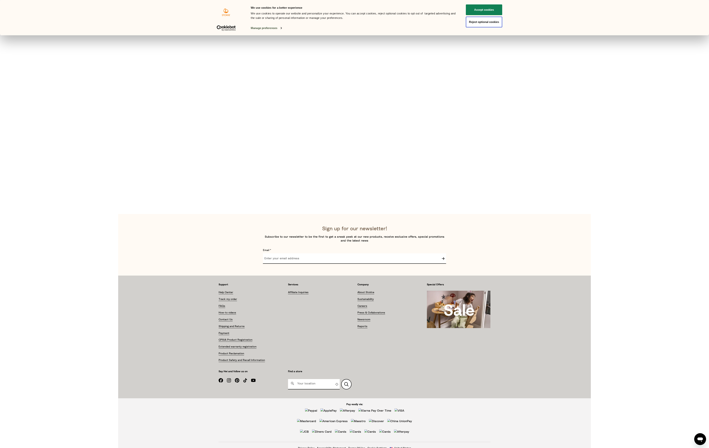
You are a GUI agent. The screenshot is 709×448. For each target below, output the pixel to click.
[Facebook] (223, 380)
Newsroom (363, 319)
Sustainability (365, 299)
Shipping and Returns (232, 326)
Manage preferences (264, 28)
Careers (362, 306)
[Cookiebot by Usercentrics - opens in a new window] (226, 28)
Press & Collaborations (371, 312)
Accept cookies (484, 9)
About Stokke (365, 292)
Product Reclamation (231, 353)
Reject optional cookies (484, 21)
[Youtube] (255, 380)
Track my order (228, 299)
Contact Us (226, 319)
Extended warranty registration (237, 346)
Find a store (295, 371)
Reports (362, 326)
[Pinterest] (239, 380)
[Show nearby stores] (346, 384)
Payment (224, 333)
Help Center (226, 292)
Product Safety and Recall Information (242, 360)
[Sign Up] (443, 258)
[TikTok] (247, 380)
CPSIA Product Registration (235, 340)
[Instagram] (231, 380)
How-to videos (227, 312)
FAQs (222, 306)
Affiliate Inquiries (298, 292)
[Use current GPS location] (337, 384)
